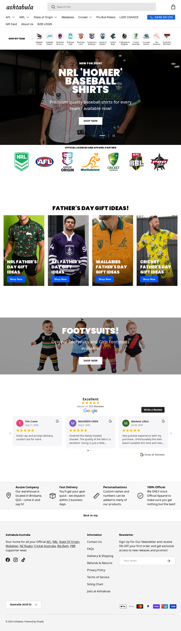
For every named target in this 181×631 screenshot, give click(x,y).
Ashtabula (18, 621)
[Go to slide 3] (93, 450)
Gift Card (11, 24)
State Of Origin (69, 542)
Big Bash (63, 546)
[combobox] (101, 7)
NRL (55, 542)
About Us (27, 24)
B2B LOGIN (44, 24)
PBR (72, 546)
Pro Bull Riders (105, 17)
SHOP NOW (91, 116)
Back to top (90, 515)
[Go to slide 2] (90, 450)
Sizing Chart (95, 584)
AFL (48, 542)
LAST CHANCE (129, 17)
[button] (173, 7)
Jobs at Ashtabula (98, 591)
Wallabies (68, 17)
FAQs (90, 549)
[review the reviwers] (57, 421)
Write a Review (153, 409)
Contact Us (94, 542)
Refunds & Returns (99, 563)
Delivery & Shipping (100, 556)
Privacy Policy (96, 570)
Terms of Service (98, 577)
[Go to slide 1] (88, 450)
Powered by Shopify (34, 621)
